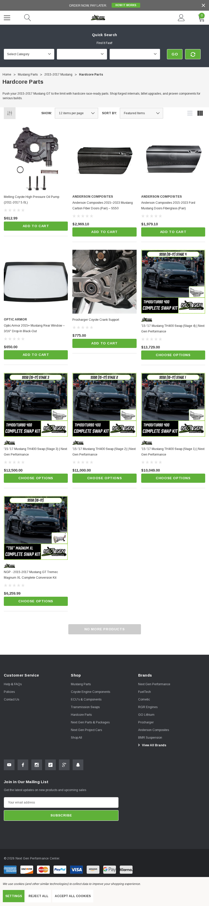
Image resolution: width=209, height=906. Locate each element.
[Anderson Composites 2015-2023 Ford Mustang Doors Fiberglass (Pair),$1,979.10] (173, 159)
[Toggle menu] (7, 17)
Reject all (38, 896)
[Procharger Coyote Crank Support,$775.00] (104, 282)
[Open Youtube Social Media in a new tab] (9, 764)
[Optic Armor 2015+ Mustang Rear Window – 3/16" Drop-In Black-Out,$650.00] (36, 282)
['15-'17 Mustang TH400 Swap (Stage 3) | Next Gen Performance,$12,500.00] (36, 405)
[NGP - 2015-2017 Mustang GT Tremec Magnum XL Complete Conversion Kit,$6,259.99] (36, 528)
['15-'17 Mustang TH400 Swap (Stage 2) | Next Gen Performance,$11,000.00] (104, 405)
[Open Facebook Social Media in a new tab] (23, 764)
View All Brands (153, 745)
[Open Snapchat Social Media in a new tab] (78, 764)
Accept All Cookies (73, 896)
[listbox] (141, 113)
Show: (46, 113)
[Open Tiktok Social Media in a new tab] (50, 764)
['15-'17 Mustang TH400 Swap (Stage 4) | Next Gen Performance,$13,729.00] (173, 282)
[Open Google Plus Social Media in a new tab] (64, 764)
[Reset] (193, 54)
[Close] (203, 5)
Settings (13, 896)
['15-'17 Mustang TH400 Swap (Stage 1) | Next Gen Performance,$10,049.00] (173, 405)
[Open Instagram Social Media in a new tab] (36, 764)
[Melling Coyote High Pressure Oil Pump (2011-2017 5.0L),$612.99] (36, 159)
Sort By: (109, 113)
